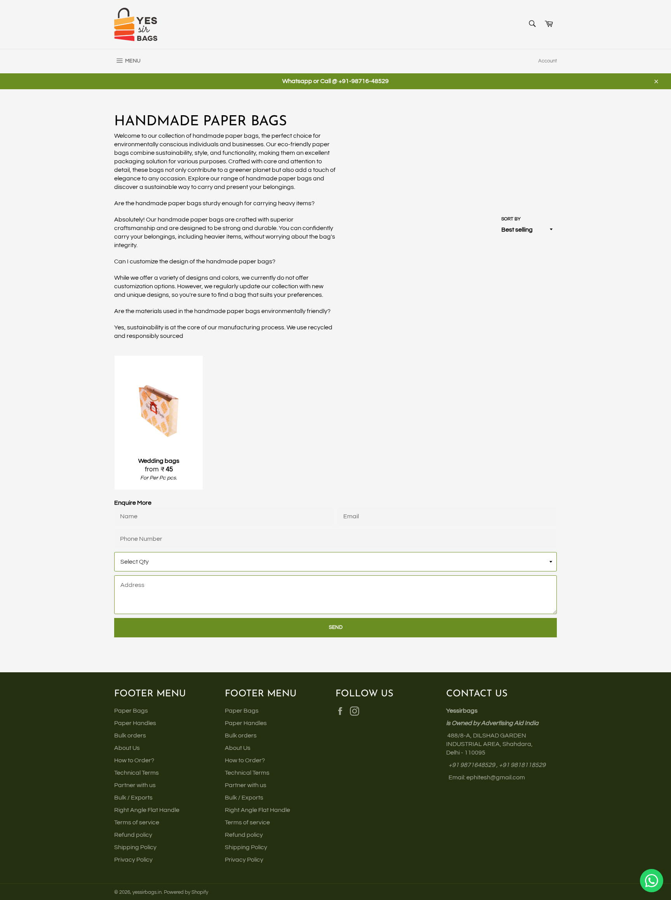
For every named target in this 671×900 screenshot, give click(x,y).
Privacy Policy (133, 860)
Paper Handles (135, 723)
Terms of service (136, 822)
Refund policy (133, 835)
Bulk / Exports (133, 797)
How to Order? (134, 760)
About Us (127, 748)
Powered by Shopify (186, 892)
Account (547, 61)
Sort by (511, 219)
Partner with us (135, 785)
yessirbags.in (147, 892)
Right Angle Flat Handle (146, 810)
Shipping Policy (135, 847)
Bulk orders (130, 735)
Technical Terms (136, 773)
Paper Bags (131, 711)
